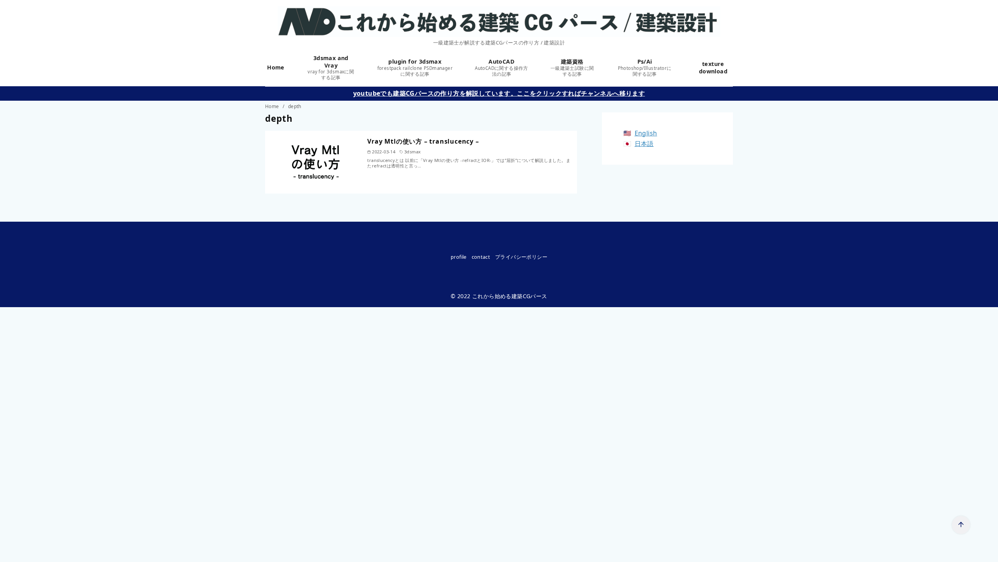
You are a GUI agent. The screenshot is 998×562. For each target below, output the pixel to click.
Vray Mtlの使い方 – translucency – (423, 141)
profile (459, 256)
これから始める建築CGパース (509, 296)
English (646, 133)
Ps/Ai (645, 67)
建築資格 (572, 67)
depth (294, 106)
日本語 (644, 143)
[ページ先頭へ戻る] (961, 525)
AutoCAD (501, 67)
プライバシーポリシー (521, 256)
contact (481, 256)
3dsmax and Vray (331, 67)
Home (277, 67)
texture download (713, 67)
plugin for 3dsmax (415, 67)
